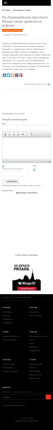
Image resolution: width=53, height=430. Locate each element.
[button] (5, 134)
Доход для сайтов (7, 190)
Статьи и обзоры (9, 364)
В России (33, 307)
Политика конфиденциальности (13, 405)
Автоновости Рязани (22, 10)
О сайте (32, 359)
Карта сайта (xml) (35, 374)
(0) (37, 84)
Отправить (12, 181)
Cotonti (30, 418)
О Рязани (33, 332)
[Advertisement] (26, 101)
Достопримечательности (38, 336)
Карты (31, 340)
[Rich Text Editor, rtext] (26, 148)
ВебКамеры (33, 347)
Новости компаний (9, 340)
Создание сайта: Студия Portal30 (26, 421)
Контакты (32, 367)
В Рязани (6, 10)
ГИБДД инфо (7, 322)
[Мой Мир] (16, 75)
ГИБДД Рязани (34, 350)
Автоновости (7, 312)
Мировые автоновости (11, 336)
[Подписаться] (48, 397)
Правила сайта (34, 378)
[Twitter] (8, 75)
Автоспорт (6, 315)
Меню (26, 300)
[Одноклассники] (12, 75)
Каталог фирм (8, 367)
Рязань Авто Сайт (26, 3)
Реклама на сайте (35, 364)
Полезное (7, 359)
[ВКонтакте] (4, 75)
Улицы (31, 343)
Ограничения (7, 319)
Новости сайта (34, 371)
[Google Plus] (20, 75)
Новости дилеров (35, 315)
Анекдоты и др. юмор (10, 371)
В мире (6, 332)
